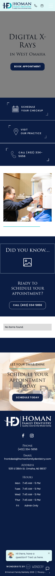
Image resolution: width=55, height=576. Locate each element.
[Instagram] (31, 435)
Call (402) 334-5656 (27, 305)
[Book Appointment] (43, 6)
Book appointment (27, 66)
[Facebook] (23, 435)
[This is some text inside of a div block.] (37, 6)
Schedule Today (27, 397)
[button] (50, 6)
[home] (17, 5)
